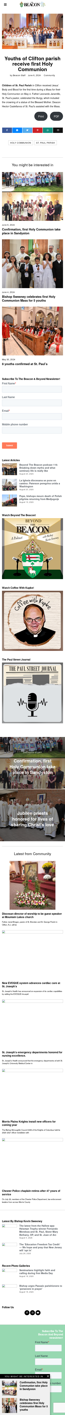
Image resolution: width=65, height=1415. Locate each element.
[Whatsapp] (48, 130)
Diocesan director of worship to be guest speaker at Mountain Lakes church (32, 915)
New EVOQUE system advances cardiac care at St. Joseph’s (31, 984)
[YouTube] (38, 1312)
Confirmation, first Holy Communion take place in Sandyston (31, 231)
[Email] (58, 130)
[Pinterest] (37, 130)
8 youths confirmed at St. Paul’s (25, 364)
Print (41, 116)
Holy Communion (20, 142)
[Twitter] (27, 130)
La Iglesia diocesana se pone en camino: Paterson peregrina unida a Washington (39, 483)
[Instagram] (32, 1312)
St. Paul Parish (45, 142)
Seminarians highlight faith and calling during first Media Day (37, 1271)
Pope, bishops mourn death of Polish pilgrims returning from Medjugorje (40, 497)
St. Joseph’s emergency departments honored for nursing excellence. (32, 1053)
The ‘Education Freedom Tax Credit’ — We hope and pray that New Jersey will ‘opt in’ (40, 1247)
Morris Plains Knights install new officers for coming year (29, 1123)
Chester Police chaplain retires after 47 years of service (31, 1192)
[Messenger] (17, 130)
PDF (56, 116)
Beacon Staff (19, 75)
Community (49, 75)
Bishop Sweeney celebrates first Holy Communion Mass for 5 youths (28, 298)
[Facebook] (7, 130)
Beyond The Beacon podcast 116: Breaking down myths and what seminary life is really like (38, 467)
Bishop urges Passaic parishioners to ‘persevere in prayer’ (40, 1287)
